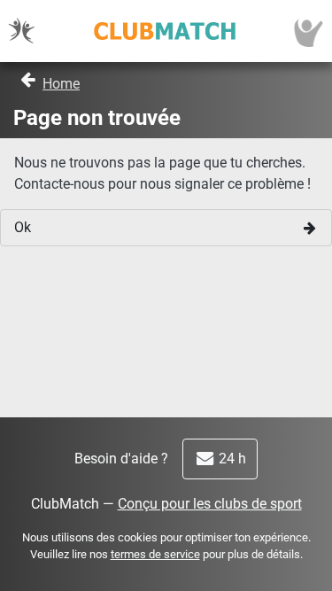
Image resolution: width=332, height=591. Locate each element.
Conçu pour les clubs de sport (210, 503)
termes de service (155, 554)
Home (61, 83)
